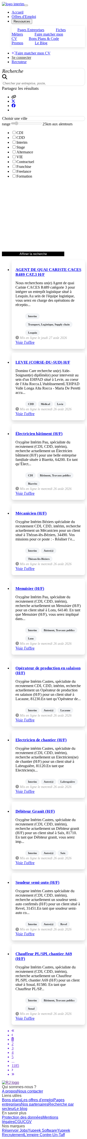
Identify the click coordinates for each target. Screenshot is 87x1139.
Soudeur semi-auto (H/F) (37, 882)
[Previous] (12, 1035)
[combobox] (43, 118)
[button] (14, 97)
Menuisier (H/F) (29, 588)
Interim (21, 142)
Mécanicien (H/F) (31, 513)
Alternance (24, 152)
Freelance (23, 171)
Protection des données (22, 1117)
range (6, 124)
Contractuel (25, 162)
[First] (13, 1031)
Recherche (12, 71)
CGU (18, 1122)
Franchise (23, 167)
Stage (20, 147)
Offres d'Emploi (24, 17)
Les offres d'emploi (37, 1100)
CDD (20, 137)
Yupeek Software (42, 1130)
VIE (19, 157)
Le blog (20, 1109)
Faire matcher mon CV (33, 53)
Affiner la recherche (33, 254)
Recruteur (19, 62)
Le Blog (41, 43)
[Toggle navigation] (26, 5)
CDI (19, 133)
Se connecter (21, 57)
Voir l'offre (25, 342)
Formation (24, 176)
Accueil (17, 12)
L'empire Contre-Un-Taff (44, 1135)
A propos (9, 1091)
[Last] (13, 1074)
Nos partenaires (34, 1104)
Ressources (22, 21)
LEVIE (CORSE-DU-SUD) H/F (42, 362)
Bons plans (11, 1100)
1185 (15, 1066)
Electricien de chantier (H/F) (41, 740)
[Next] (12, 1070)
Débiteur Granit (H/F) (35, 811)
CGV (27, 1122)
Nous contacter (30, 1091)
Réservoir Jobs (15, 1130)
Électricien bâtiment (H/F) (39, 433)
